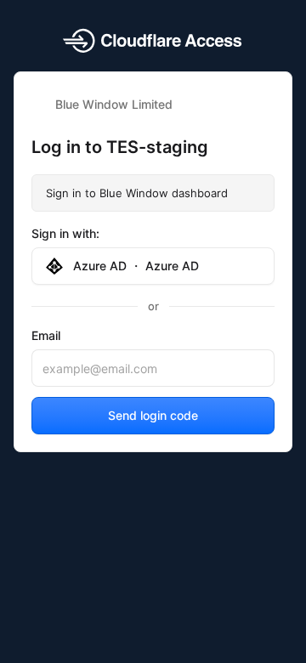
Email (45, 335)
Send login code (153, 415)
